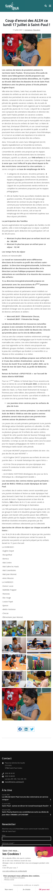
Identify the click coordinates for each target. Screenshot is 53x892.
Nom (3, 835)
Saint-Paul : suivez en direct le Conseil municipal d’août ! (25, 806)
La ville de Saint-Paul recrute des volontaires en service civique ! (25, 798)
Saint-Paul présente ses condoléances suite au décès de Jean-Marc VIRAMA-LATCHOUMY (25, 813)
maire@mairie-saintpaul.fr (14, 782)
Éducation (36, 30)
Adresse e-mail (8, 843)
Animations (29, 30)
